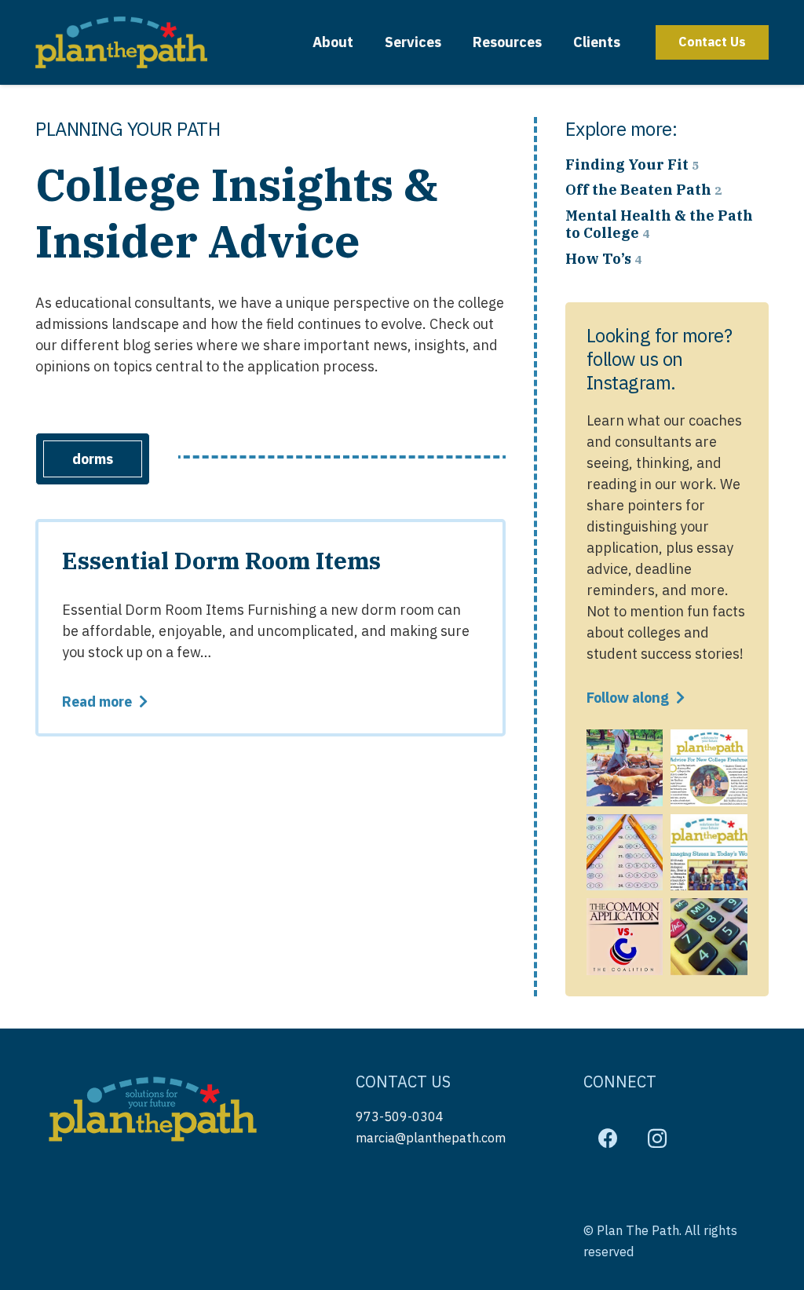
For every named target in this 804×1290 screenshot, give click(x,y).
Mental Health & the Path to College (659, 224)
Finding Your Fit (632, 164)
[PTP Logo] (121, 42)
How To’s (603, 259)
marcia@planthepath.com (431, 1137)
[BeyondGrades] (625, 767)
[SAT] (625, 852)
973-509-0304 (400, 1116)
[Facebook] (608, 1139)
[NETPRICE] (709, 936)
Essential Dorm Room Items (221, 560)
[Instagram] (657, 1139)
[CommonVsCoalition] (625, 936)
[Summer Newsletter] (709, 767)
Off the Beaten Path (643, 190)
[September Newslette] (709, 852)
